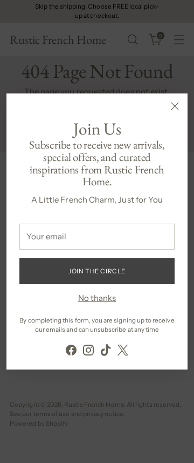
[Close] (175, 106)
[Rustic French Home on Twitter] (122, 352)
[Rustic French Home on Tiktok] (105, 352)
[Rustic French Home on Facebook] (71, 352)
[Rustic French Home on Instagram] (88, 352)
